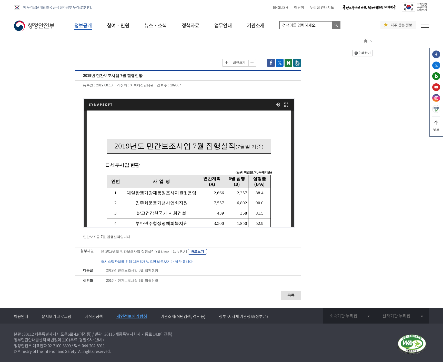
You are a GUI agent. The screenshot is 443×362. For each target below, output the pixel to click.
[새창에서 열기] (412, 345)
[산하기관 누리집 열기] (402, 316)
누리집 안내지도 (322, 7)
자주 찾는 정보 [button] (401, 25)
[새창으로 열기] (271, 65)
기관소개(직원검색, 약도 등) (183, 316)
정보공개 (83, 25)
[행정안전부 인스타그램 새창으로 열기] (436, 100)
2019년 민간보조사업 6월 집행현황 (132, 281)
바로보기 (197, 251)
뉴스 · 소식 (155, 25)
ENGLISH (280, 7)
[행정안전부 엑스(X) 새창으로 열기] (436, 67)
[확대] (226, 63)
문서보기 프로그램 (56, 316)
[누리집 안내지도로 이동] (425, 26)
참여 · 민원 (118, 25)
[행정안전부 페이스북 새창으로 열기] (436, 56)
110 (65, 340)
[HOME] (366, 41)
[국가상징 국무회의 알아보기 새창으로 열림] (414, 10)
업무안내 (223, 25)
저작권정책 (94, 316)
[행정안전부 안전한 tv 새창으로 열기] (436, 111)
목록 (291, 295)
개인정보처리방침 (131, 316)
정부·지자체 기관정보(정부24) (243, 316)
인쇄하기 (364, 53)
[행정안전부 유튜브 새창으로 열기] (436, 89)
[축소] (251, 63)
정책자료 (190, 25)
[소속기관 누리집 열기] (349, 316)
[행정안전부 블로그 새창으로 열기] (436, 78)
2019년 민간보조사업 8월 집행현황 (132, 270)
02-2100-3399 (59, 345)
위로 (436, 129)
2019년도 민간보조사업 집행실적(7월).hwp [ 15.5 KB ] (146, 251)
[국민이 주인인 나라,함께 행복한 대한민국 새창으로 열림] (369, 10)
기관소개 (255, 25)
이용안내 (21, 316)
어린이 (299, 7)
